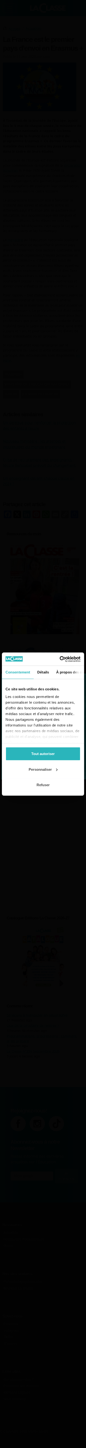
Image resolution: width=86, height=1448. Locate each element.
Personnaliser (40, 769)
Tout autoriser (43, 754)
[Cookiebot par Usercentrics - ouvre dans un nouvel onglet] (61, 659)
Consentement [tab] (17, 672)
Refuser (43, 785)
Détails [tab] (43, 672)
